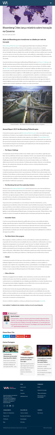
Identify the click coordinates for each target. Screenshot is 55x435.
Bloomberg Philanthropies (11, 46)
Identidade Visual (24, 396)
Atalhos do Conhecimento (8, 412)
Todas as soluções (24, 412)
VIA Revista (5, 419)
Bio (5, 313)
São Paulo (7, 68)
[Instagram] (7, 406)
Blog (4, 422)
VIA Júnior (22, 422)
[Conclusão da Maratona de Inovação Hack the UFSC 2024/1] (10, 349)
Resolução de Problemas (25, 416)
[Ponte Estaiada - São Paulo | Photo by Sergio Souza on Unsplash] (27, 104)
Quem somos (23, 387)
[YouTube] (10, 406)
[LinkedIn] (6, 323)
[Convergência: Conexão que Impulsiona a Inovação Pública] (44, 351)
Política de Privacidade (47, 427)
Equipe (21, 390)
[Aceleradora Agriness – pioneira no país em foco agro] (27, 350)
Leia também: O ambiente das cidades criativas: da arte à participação (23, 305)
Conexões (22, 393)
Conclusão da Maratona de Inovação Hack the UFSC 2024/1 (10, 356)
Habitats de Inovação (42, 390)
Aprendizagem (23, 419)
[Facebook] (4, 406)
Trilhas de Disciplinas (42, 393)
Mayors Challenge (44, 62)
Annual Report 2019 (44, 137)
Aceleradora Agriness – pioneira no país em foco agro (27, 359)
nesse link (42, 301)
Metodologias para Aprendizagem (42, 396)
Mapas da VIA (6, 416)
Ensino (39, 387)
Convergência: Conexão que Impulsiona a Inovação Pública (44, 360)
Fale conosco (40, 412)
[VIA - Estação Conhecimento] (5, 3)
